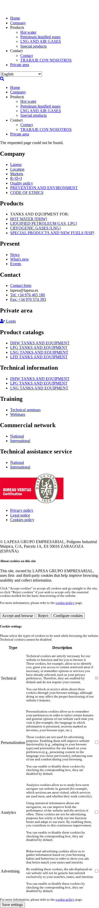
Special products (33, 46)
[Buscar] (2, 79)
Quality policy (21, 183)
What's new (19, 259)
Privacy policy (21, 510)
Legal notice (20, 515)
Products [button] (17, 27)
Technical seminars (25, 410)
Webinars (17, 414)
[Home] (19, 9)
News (15, 254)
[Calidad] (31, 502)
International (20, 441)
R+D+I (16, 178)
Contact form (20, 285)
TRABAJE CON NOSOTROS (46, 60)
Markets (16, 174)
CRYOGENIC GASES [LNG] (35, 228)
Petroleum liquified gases (40, 37)
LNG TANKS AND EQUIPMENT (39, 352)
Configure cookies (68, 616)
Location (17, 169)
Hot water (28, 32)
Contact (26, 55)
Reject (43, 616)
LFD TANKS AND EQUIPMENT (39, 357)
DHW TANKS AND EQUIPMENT (40, 343)
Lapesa (16, 164)
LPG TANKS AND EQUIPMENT (39, 347)
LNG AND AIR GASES (40, 41)
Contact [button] (16, 51)
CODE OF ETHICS (26, 192)
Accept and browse (17, 616)
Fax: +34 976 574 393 (28, 299)
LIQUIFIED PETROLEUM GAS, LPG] (43, 223)
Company (18, 23)
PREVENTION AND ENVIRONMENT (44, 188)
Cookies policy (22, 520)
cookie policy (65, 603)
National (17, 436)
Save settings (12, 904)
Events (15, 264)
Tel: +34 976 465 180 (27, 295)
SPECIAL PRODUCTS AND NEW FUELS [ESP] (52, 233)
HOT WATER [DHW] (28, 219)
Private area (19, 65)
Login (10, 321)
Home (15, 18)
